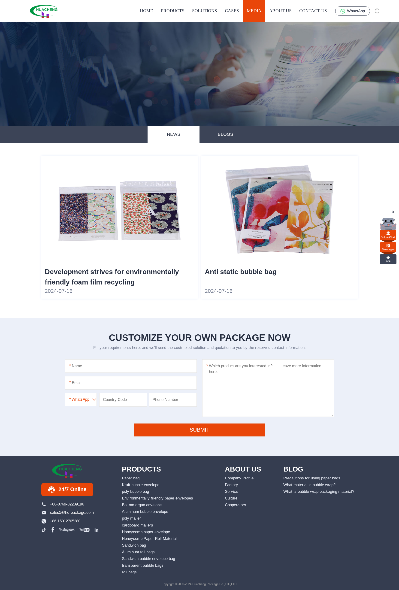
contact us (313, 10)
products (172, 10)
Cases (232, 10)
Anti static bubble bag (241, 271)
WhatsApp (356, 11)
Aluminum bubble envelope (145, 511)
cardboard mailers (137, 525)
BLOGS (225, 134)
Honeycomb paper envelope (146, 532)
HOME (146, 10)
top (388, 259)
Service (231, 491)
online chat (388, 235)
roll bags (129, 572)
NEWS (173, 134)
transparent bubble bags (142, 565)
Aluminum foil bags (138, 552)
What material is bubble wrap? (309, 485)
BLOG (293, 469)
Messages (388, 247)
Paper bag (130, 478)
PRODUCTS (141, 469)
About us (280, 10)
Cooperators (235, 505)
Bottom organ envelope (142, 505)
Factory (231, 485)
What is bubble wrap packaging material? (318, 491)
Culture (231, 498)
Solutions (204, 10)
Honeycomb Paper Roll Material (149, 538)
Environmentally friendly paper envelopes (157, 498)
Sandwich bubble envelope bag (148, 559)
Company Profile (239, 478)
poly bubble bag (135, 491)
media (254, 10)
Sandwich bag (134, 545)
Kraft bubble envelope (140, 485)
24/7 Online (72, 489)
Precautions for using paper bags (311, 478)
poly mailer (131, 518)
